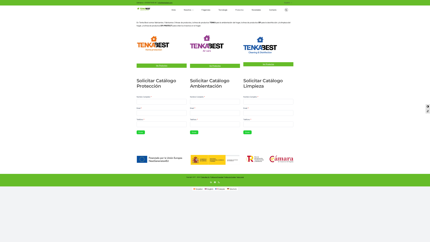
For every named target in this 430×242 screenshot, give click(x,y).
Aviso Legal (240, 177)
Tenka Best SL (205, 177)
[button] (286, 9)
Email (139, 108)
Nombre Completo (144, 97)
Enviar (141, 132)
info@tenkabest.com (165, 3)
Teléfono (140, 119)
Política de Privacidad (217, 177)
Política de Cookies (230, 177)
